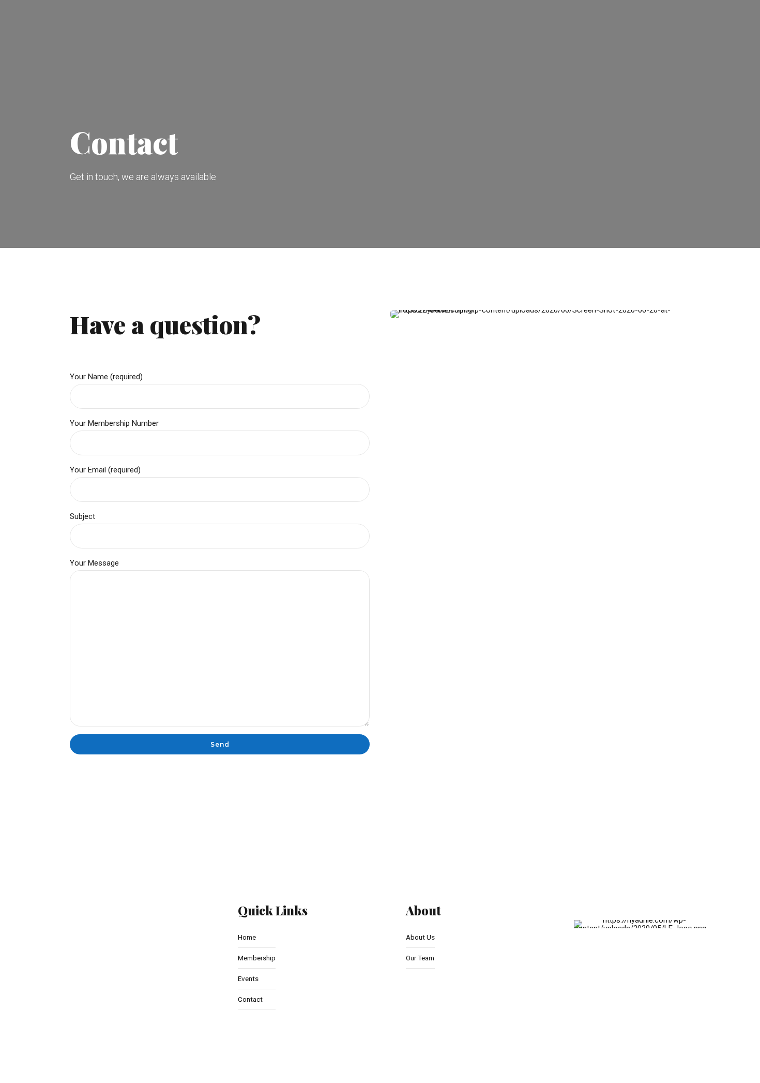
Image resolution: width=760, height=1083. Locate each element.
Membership (257, 958)
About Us (420, 937)
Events (248, 978)
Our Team (420, 958)
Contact (250, 999)
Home (247, 937)
